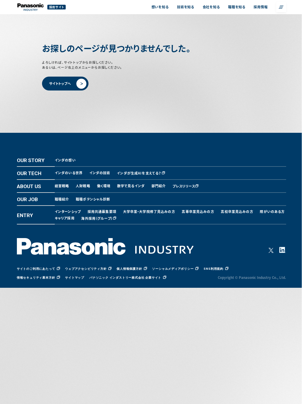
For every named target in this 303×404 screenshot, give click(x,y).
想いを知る (160, 7)
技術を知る (185, 7)
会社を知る (211, 7)
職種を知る (236, 7)
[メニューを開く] (281, 7)
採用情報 (260, 7)
